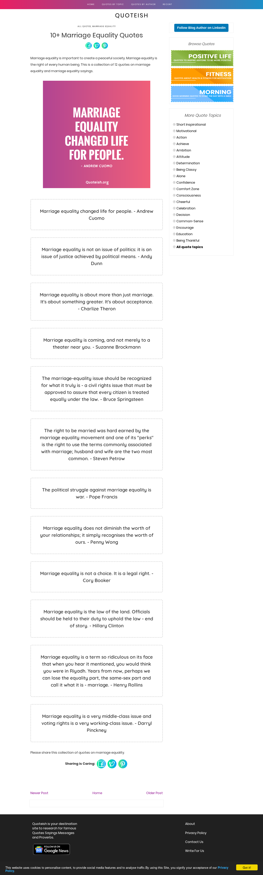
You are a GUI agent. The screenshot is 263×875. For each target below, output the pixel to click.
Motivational (186, 131)
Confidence (185, 182)
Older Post (154, 793)
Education (184, 234)
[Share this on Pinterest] (105, 45)
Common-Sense (189, 221)
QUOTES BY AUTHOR (143, 4)
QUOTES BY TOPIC (113, 4)
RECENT (167, 4)
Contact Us (194, 842)
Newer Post (39, 793)
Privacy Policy (195, 833)
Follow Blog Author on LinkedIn (201, 28)
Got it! (247, 867)
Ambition (183, 150)
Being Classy (186, 169)
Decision (183, 214)
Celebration (185, 208)
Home (91, 4)
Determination (188, 163)
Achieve (182, 144)
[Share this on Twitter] (97, 45)
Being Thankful (187, 240)
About (190, 823)
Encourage (185, 227)
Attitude (183, 156)
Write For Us (194, 851)
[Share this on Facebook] (89, 45)
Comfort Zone (187, 189)
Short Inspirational (191, 124)
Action (181, 137)
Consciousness (188, 195)
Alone (180, 176)
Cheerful (183, 202)
